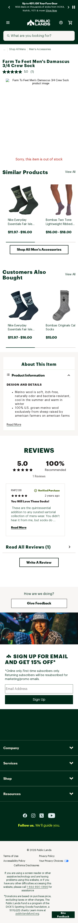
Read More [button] (14, 424)
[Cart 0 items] (70, 22)
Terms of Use (10, 856)
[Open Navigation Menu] (7, 22)
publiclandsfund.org (27, 913)
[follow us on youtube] (51, 815)
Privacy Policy (46, 856)
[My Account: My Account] (61, 22)
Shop (7, 778)
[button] (39, 249)
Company (11, 748)
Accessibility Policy (14, 861)
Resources (12, 794)
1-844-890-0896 (37, 887)
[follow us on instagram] (35, 815)
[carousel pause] (73, 7)
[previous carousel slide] (9, 7)
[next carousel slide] (68, 7)
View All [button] (70, 172)
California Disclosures (26, 865)
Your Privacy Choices (51, 861)
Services (10, 763)
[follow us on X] (43, 815)
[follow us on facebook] (26, 815)
